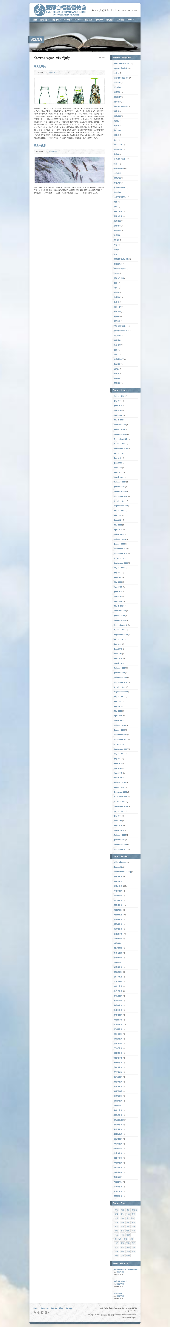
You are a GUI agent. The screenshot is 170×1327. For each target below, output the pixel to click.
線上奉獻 (120, 19)
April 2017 (118, 773)
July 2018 (117, 701)
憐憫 (115, 206)
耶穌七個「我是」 (120, 326)
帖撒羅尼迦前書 (119, 187)
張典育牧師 (118, 929)
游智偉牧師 (118, 1034)
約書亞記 (117, 297)
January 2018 (119, 730)
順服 (122, 1255)
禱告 (116, 1243)
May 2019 (118, 654)
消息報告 (55, 19)
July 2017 (117, 758)
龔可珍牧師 (118, 1196)
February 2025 (120, 482)
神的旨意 (118, 1239)
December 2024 (120, 491)
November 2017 (120, 739)
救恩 (116, 1226)
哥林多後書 (118, 149)
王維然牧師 (118, 1048)
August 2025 (119, 453)
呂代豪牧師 (118, 900)
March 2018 (119, 720)
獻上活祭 (117, 264)
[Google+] (46, 1312)
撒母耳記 (117, 221)
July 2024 (117, 515)
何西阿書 (117, 97)
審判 (122, 1214)
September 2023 (121, 563)
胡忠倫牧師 (118, 1062)
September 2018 (121, 692)
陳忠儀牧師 (118, 1153)
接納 (133, 1222)
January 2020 (119, 615)
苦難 (116, 1247)
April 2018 (118, 716)
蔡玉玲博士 (118, 1091)
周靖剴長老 (53, 151)
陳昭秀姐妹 (118, 1172)
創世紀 (116, 125)
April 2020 (118, 601)
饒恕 (128, 1255)
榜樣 (116, 1231)
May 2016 (118, 820)
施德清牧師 (118, 972)
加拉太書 (117, 130)
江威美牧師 (118, 1024)
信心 (128, 1210)
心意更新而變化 (119, 197)
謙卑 (116, 1251)
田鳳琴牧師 (118, 1053)
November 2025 (120, 439)
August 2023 (119, 568)
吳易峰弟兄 (118, 895)
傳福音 (134, 1210)
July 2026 (117, 401)
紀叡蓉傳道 (118, 1058)
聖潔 (122, 1243)
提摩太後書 (118, 216)
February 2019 (120, 668)
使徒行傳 (117, 102)
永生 (133, 1231)
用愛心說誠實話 (119, 268)
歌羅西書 (117, 235)
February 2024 (120, 539)
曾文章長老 (118, 977)
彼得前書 (117, 192)
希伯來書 (117, 183)
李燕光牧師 (118, 986)
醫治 (116, 1255)
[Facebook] (42, 1312)
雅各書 (116, 373)
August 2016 (119, 811)
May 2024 (118, 525)
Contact (69, 1308)
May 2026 (118, 410)
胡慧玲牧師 (118, 1067)
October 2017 (119, 744)
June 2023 (118, 577)
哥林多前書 (118, 144)
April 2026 (118, 415)
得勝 (133, 1214)
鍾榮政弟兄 (118, 1134)
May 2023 (118, 582)
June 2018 (118, 706)
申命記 (116, 273)
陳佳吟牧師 (118, 1144)
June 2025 (118, 463)
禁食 (115, 283)
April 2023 (118, 587)
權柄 (122, 1231)
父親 (122, 1235)
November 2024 (120, 496)
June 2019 (118, 649)
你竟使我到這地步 (120, 1281)
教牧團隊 (99, 19)
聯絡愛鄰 (110, 19)
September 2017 (121, 749)
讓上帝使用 (40, 145)
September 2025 (121, 448)
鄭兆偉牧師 (118, 1124)
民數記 (116, 249)
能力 (133, 1243)
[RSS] (35, 1312)
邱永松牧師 (118, 1115)
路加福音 (117, 364)
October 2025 (119, 444)
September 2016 (121, 806)
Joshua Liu (118, 867)
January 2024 (119, 544)
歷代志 (116, 240)
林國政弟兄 (118, 1000)
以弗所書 (117, 82)
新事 (122, 1226)
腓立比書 (117, 335)
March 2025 (119, 477)
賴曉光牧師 (118, 1110)
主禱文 (116, 73)
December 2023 (120, 549)
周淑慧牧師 (118, 910)
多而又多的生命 (119, 159)
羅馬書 (116, 316)
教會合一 (117, 226)
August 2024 (119, 510)
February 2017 (120, 782)
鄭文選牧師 (118, 1129)
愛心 (132, 1218)
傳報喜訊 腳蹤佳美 (121, 106)
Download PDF (95, 151)
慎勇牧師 (117, 962)
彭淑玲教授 (118, 953)
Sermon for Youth (121, 63)
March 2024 (119, 534)
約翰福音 (117, 311)
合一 (115, 140)
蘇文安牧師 (118, 1096)
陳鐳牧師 (117, 1177)
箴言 (115, 288)
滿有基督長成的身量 (121, 259)
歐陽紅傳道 (118, 1020)
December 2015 (120, 844)
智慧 (128, 1226)
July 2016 (117, 816)
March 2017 (119, 778)
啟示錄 (116, 154)
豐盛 (122, 1251)
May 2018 (118, 711)
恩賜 (116, 1218)
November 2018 (120, 682)
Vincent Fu (118, 876)
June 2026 (118, 405)
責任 (128, 1251)
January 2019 (119, 673)
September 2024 (121, 506)
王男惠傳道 (118, 1043)
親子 (115, 350)
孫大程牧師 (118, 924)
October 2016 (119, 801)
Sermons (45, 1308)
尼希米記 (117, 178)
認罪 (128, 1247)
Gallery (66, 19)
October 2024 (119, 501)
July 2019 (117, 644)
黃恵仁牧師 (118, 1191)
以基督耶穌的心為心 (121, 78)
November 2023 (120, 553)
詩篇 (115, 354)
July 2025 (117, 458)
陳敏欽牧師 (118, 1163)
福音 (131, 1239)
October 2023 (119, 558)
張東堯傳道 (118, 934)
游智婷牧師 (118, 1039)
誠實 (133, 1247)
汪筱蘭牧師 (118, 1029)
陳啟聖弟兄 (118, 1148)
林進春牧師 (118, 1015)
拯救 (128, 1222)
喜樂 (116, 1214)
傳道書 (116, 111)
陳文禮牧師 (118, 1167)
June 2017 (118, 763)
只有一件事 (118, 1293)
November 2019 (120, 625)
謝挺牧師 (117, 1105)
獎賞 (128, 1235)
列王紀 (116, 121)
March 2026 (119, 420)
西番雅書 (117, 340)
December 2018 (120, 677)
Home (33, 50)
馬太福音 (117, 383)
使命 (116, 1210)
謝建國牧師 (118, 1101)
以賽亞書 (117, 92)
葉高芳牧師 (118, 1077)
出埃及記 (117, 116)
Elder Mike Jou (120, 862)
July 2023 (117, 572)
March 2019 (119, 663)
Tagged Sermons (50, 50)
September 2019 (121, 634)
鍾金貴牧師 (118, 1139)
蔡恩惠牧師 (118, 1086)
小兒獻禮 (117, 173)
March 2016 (119, 830)
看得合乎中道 (119, 278)
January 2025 (119, 486)
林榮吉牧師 (118, 1010)
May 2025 (118, 467)
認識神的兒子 (119, 359)
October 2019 (119, 630)
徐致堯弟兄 (118, 957)
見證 (122, 1247)
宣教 (115, 164)
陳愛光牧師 (118, 1158)
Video (95, 72)
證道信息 (44, 19)
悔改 (122, 1218)
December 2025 (120, 434)
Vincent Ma (119, 881)
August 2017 (119, 754)
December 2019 (120, 620)
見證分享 (117, 345)
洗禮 (115, 254)
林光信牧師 (118, 991)
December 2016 (120, 792)
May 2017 (118, 768)
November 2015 (120, 849)
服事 (133, 1226)
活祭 (116, 1235)
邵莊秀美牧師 (119, 1120)
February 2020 (120, 611)
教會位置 (88, 19)
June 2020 (118, 592)
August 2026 (119, 396)
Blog (61, 1308)
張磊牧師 (117, 943)
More (129, 19)
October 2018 (119, 687)
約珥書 (116, 302)
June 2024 (118, 520)
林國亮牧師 (118, 996)
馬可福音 (117, 378)
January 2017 (119, 787)
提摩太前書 (118, 211)
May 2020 (118, 596)
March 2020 (119, 606)
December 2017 (120, 735)
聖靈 (128, 1243)
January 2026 (119, 429)
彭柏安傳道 (118, 948)
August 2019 (119, 639)
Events (77, 19)
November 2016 (120, 797)
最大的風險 (40, 66)
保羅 (122, 1210)
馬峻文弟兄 (53, 72)
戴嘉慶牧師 (118, 967)
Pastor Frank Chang (122, 872)
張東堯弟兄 (118, 938)
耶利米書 (117, 321)
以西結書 (117, 87)
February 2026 (120, 424)
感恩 (115, 202)
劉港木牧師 (118, 886)
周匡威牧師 (118, 905)
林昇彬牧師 (118, 1005)
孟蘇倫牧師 (118, 919)
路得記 (116, 369)
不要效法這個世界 (120, 68)
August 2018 (119, 696)
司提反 (116, 135)
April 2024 (118, 530)
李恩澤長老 (118, 981)
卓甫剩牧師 (118, 891)
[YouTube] (49, 1312)
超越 (133, 1251)
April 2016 (118, 825)
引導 (128, 1214)
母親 (115, 245)
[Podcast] (38, 1312)
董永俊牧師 (118, 1082)
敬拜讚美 (117, 230)
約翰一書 (117, 307)
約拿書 (116, 292)
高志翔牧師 (118, 1186)
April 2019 (118, 658)
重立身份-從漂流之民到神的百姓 (126, 1269)
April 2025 (118, 472)
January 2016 (119, 840)
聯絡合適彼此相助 (120, 330)
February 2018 (120, 725)
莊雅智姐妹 (118, 1072)
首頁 (35, 19)
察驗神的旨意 (119, 168)
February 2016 (120, 835)
